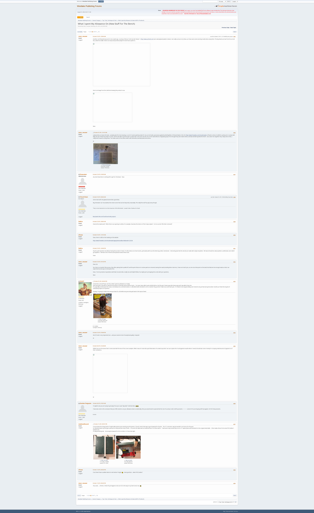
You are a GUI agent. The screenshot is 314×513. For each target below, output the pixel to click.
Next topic (233, 27)
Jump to (215, 502)
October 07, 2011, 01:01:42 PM (99, 261)
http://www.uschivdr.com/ (147, 39)
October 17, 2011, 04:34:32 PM (99, 469)
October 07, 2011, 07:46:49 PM (99, 332)
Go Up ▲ (236, 511)
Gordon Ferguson (85, 403)
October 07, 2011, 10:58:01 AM (99, 221)
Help (224, 511)
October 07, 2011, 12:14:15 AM (100, 132)
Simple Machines (87, 511)
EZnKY (82, 281)
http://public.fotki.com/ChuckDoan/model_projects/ (104, 216)
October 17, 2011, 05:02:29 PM (99, 483)
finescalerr (83, 174)
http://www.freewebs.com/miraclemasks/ (196, 135)
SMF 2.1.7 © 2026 (79, 511)
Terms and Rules (229, 511)
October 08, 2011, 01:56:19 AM (99, 403)
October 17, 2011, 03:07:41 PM (100, 424)
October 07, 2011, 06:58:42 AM (99, 197)
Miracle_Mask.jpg (106, 165)
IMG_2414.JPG (128, 460)
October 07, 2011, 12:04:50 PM (99, 248)
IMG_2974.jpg (102, 319)
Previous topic (226, 27)
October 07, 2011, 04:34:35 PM (100, 281)
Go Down (80, 31)
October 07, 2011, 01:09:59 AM (99, 174)
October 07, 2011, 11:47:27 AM (99, 234)
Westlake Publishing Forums (89, 6)
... (97, 31)
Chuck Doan (84, 197)
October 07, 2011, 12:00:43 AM (99, 36)
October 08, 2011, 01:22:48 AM (99, 345)
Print (234, 31)
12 (98, 31)
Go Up (79, 495)
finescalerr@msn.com (205, 13)
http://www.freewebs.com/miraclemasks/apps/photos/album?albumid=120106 (113, 240)
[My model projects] (79, 214)
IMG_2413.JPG (104, 460)
